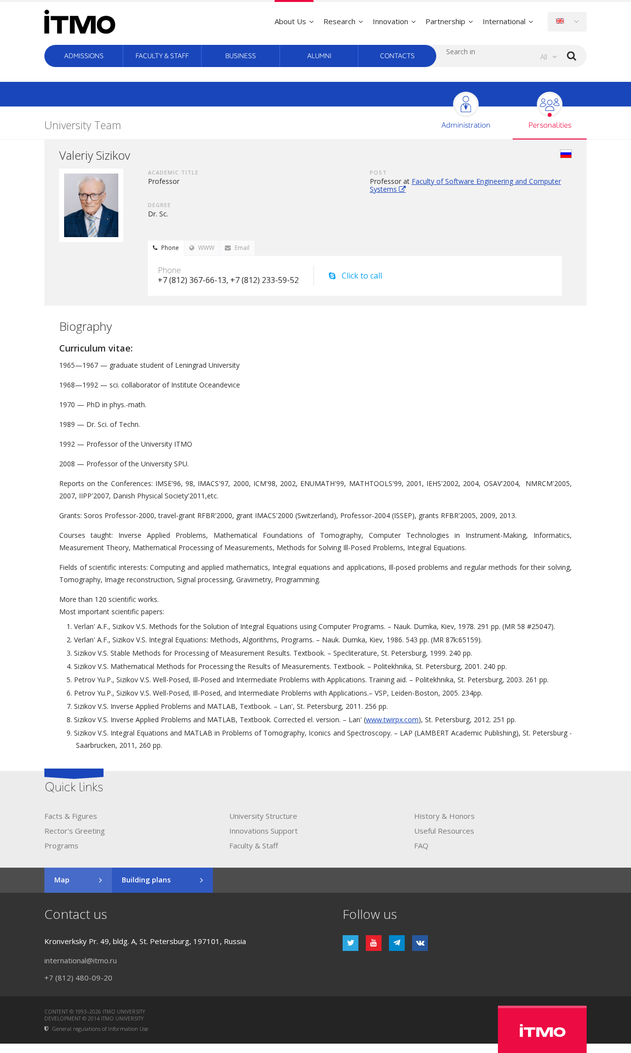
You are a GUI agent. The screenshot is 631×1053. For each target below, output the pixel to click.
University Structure (263, 816)
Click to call (362, 276)
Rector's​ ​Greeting (74, 831)
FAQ (421, 845)
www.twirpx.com (392, 719)
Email (242, 248)
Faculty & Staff (162, 56)
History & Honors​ (444, 816)
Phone (170, 248)
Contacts (397, 56)
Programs (61, 845)
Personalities (549, 125)
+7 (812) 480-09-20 (78, 978)
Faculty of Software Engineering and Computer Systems (465, 185)
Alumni (319, 56)
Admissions (84, 56)
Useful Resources (444, 831)
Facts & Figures (70, 816)
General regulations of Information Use (100, 1029)
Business (240, 56)
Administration (466, 125)
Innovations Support (263, 831)
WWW (206, 248)
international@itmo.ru (80, 960)
